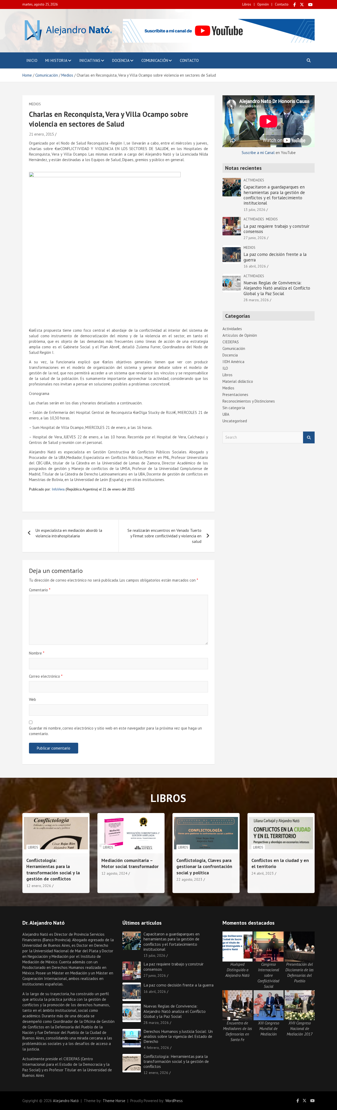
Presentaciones (235, 394)
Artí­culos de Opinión (239, 335)
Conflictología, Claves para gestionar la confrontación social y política (204, 866)
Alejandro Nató (66, 1100)
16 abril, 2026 (255, 266)
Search (309, 437)
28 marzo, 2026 (256, 300)
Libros (246, 4)
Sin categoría (233, 407)
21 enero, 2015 (41, 134)
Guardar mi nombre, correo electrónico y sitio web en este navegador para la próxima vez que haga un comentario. (115, 731)
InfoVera (58, 489)
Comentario (39, 589)
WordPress (174, 1100)
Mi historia (56, 60)
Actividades (254, 180)
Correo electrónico (45, 676)
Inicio (31, 60)
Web (32, 699)
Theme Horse (114, 1100)
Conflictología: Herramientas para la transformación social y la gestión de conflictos (53, 869)
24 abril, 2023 (262, 873)
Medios (35, 104)
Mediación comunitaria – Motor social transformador (129, 863)
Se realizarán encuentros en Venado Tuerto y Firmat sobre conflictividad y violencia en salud (164, 536)
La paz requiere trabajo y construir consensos (276, 228)
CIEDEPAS (230, 341)
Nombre (36, 653)
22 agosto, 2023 (189, 879)
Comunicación (154, 60)
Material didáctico (237, 381)
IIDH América (233, 361)
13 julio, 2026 (254, 209)
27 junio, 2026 (255, 237)
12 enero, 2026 (38, 885)
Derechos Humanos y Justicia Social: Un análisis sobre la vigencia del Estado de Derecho (178, 1036)
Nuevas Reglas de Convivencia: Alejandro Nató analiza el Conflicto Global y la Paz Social (277, 288)
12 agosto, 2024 (114, 873)
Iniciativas (89, 60)
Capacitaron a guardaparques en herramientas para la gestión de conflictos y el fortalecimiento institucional (274, 195)
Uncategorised (234, 420)
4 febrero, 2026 (156, 1047)
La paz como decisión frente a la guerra (275, 256)
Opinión (263, 4)
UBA (225, 414)
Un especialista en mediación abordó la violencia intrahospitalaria (69, 533)
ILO (225, 368)
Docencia (121, 60)
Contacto (282, 4)
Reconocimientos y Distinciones (248, 401)
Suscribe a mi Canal (258, 152)
